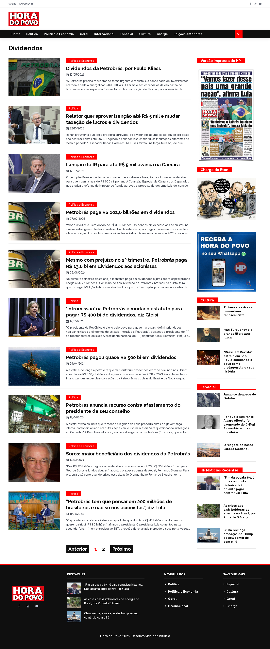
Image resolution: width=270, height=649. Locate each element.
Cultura (145, 34)
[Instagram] (255, 4)
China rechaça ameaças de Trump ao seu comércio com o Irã (238, 536)
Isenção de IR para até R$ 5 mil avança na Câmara (123, 164)
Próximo (121, 549)
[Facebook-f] (250, 4)
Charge (162, 34)
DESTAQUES (76, 574)
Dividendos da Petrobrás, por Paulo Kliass (113, 68)
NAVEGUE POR (174, 574)
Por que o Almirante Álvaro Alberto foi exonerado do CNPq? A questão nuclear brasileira (239, 424)
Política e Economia (59, 34)
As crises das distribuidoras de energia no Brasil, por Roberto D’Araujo (240, 511)
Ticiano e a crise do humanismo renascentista (238, 311)
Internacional (104, 34)
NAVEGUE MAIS (234, 574)
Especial (126, 34)
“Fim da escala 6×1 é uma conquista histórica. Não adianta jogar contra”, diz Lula (239, 485)
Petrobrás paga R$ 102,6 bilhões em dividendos (120, 212)
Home (15, 34)
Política (32, 34)
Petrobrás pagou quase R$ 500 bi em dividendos (121, 357)
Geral (84, 34)
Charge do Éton (214, 170)
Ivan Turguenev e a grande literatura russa (238, 333)
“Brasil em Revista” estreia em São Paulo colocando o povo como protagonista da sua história (239, 361)
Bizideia (164, 636)
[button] (239, 34)
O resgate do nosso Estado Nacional (238, 447)
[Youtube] (260, 4)
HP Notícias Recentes (220, 470)
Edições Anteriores (188, 34)
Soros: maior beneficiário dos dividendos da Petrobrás (128, 454)
